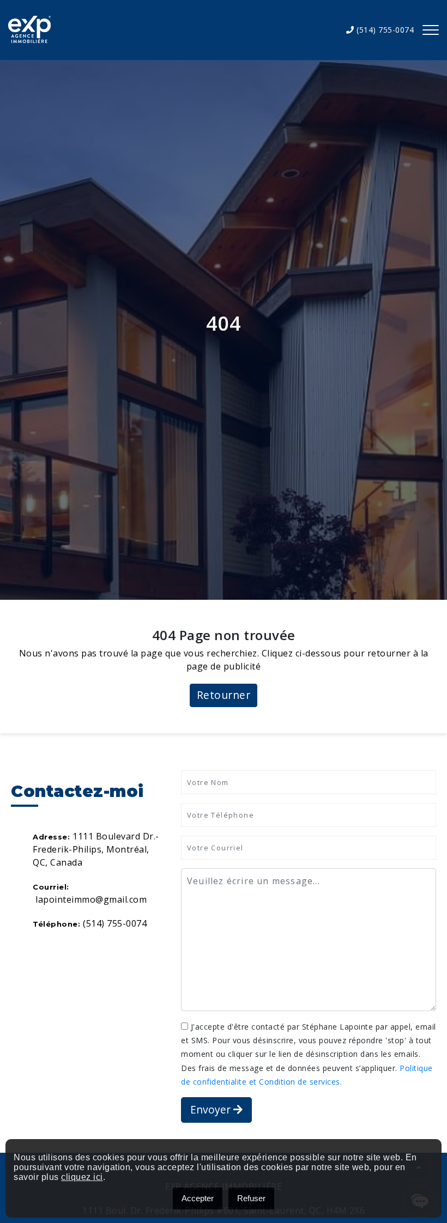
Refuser (251, 1198)
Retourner (224, 694)
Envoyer (211, 1109)
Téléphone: (56, 924)
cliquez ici (82, 1177)
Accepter (198, 1198)
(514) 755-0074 (384, 30)
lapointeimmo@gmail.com (91, 899)
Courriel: (51, 887)
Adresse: (51, 836)
